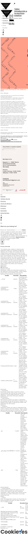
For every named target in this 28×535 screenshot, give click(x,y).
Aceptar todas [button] (15, 238)
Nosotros (5, 11)
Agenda (16, 18)
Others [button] (2, 496)
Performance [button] (4, 397)
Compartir (4, 138)
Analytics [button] (3, 405)
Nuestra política (20, 237)
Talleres (20, 18)
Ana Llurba (3, 135)
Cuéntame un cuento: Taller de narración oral (11, 141)
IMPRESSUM (5, 183)
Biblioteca (5, 18)
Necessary (5, 267)
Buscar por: (4, 230)
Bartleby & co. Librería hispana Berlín (14, 135)
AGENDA (5, 4)
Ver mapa (6, 166)
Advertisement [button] (5, 487)
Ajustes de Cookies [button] (6, 238)
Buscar (24, 229)
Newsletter (6, 23)
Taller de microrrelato (5, 140)
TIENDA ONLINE (5, 199)
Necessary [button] (3, 266)
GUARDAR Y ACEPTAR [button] (7, 526)
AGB (4, 182)
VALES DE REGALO (6, 203)
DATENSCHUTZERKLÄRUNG (8, 184)
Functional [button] (3, 389)
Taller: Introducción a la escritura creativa (20, 12)
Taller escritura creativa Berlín (15, 136)
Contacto (5, 20)
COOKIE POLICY (6, 185)
